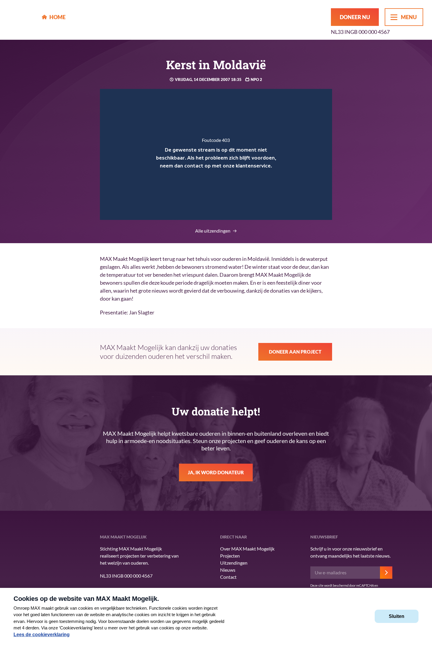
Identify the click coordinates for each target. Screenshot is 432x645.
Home (57, 17)
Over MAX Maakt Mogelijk (247, 548)
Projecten (230, 555)
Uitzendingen (233, 563)
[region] (216, 154)
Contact (228, 577)
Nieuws (227, 570)
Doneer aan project (295, 351)
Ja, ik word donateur (216, 472)
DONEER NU (355, 17)
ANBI (51, 571)
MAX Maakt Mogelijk (21, 19)
